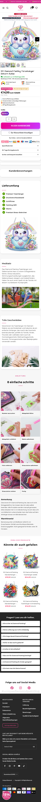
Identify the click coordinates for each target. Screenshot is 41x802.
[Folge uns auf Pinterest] (14, 766)
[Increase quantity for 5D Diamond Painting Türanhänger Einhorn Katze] (14, 119)
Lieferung (26, 705)
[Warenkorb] (31, 8)
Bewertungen (27, 712)
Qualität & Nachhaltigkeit (30, 716)
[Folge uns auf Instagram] (9, 766)
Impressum (6, 707)
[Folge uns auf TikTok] (23, 766)
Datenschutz (7, 710)
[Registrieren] (34, 746)
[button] (6, 795)
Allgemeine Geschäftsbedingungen (10, 719)
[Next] (37, 39)
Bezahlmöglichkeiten (29, 708)
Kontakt (5, 703)
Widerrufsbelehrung (9, 714)
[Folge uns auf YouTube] (19, 766)
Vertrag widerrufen (10, 725)
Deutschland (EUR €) (9, 774)
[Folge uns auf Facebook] (5, 766)
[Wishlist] (36, 8)
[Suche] (7, 8)
